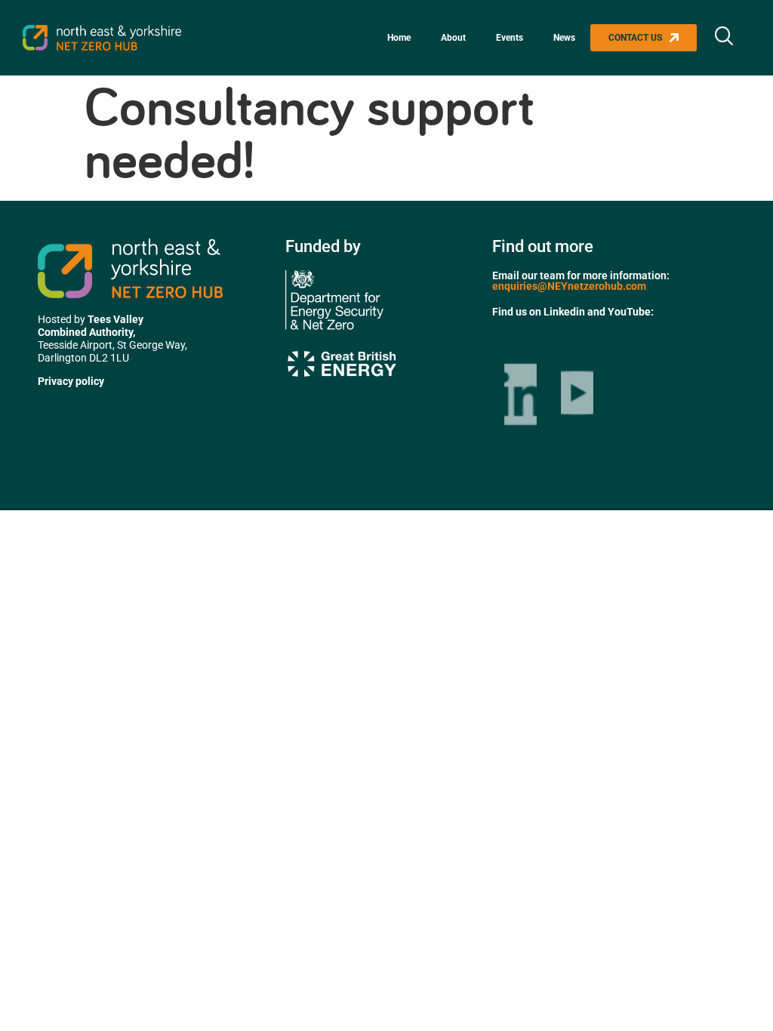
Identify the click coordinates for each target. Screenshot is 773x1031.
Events (509, 37)
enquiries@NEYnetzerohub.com (569, 286)
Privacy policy (71, 381)
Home (399, 37)
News (564, 37)
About (453, 37)
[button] (724, 38)
